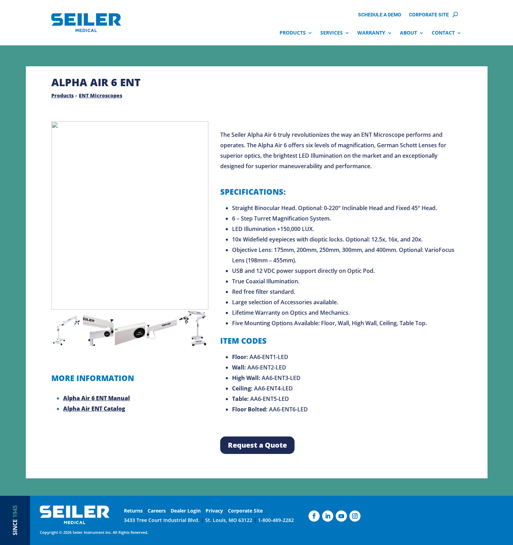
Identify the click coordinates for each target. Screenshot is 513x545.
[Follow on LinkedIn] (327, 516)
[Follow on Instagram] (354, 516)
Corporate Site (429, 15)
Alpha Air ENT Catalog (94, 408)
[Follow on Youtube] (341, 516)
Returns (133, 510)
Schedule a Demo (379, 15)
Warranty (371, 33)
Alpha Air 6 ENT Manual (96, 398)
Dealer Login (186, 510)
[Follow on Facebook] (314, 516)
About (408, 33)
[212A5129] (129, 215)
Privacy (214, 510)
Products (293, 33)
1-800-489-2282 (276, 520)
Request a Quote (257, 445)
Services (331, 33)
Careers (157, 510)
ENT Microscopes (100, 95)
